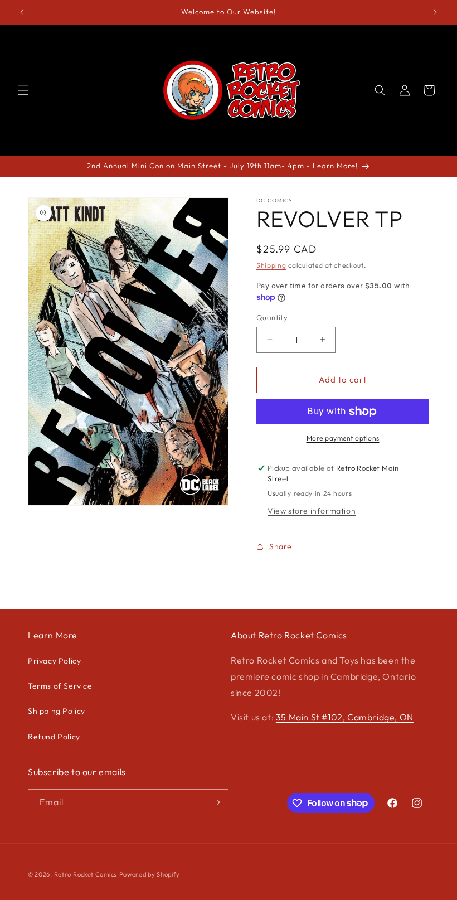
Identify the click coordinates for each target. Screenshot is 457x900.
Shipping (271, 265)
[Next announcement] (435, 12)
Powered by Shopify (149, 874)
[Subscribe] (215, 802)
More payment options (343, 438)
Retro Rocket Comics (85, 874)
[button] (23, 90)
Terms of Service (60, 686)
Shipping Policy (56, 711)
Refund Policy (54, 737)
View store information (312, 511)
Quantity (272, 317)
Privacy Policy (54, 661)
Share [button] (280, 546)
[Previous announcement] (21, 12)
